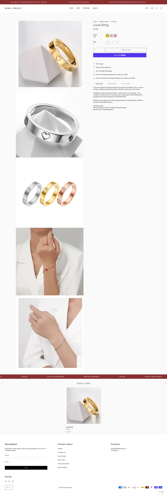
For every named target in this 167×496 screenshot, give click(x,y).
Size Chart (61, 460)
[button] (78, 8)
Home (95, 21)
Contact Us (62, 452)
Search (60, 448)
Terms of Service (63, 464)
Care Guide (62, 456)
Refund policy (62, 467)
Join (26, 468)
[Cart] (161, 8)
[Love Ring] (83, 405)
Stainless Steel (103, 21)
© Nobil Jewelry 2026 (65, 487)
